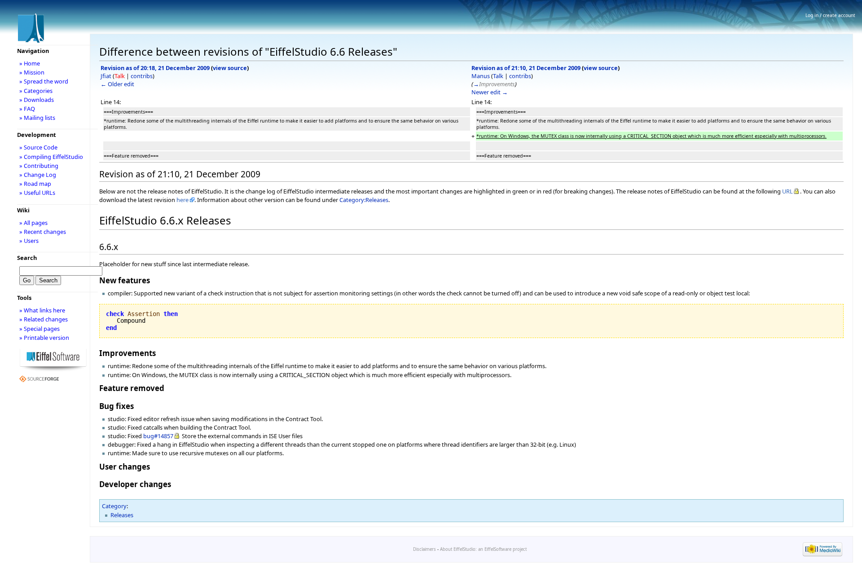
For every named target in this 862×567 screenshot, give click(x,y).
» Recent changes (42, 232)
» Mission (31, 72)
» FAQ (27, 109)
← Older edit (117, 84)
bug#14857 (158, 436)
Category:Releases (363, 200)
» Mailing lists (37, 118)
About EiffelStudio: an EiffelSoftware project (483, 549)
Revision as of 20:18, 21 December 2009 (155, 68)
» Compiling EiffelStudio (51, 157)
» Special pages (39, 329)
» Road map (35, 184)
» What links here (42, 310)
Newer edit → (489, 92)
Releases (121, 515)
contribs (142, 76)
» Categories (36, 91)
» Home (29, 63)
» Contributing (38, 166)
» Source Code (38, 147)
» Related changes (43, 319)
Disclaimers (424, 549)
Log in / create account (830, 15)
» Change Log (37, 175)
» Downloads (36, 100)
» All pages (33, 223)
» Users (29, 241)
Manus (480, 76)
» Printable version (44, 338)
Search (27, 258)
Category (114, 506)
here (182, 200)
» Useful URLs (37, 193)
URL (787, 191)
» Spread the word (43, 81)
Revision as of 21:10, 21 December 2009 (526, 68)
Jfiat (106, 76)
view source (230, 68)
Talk (119, 76)
